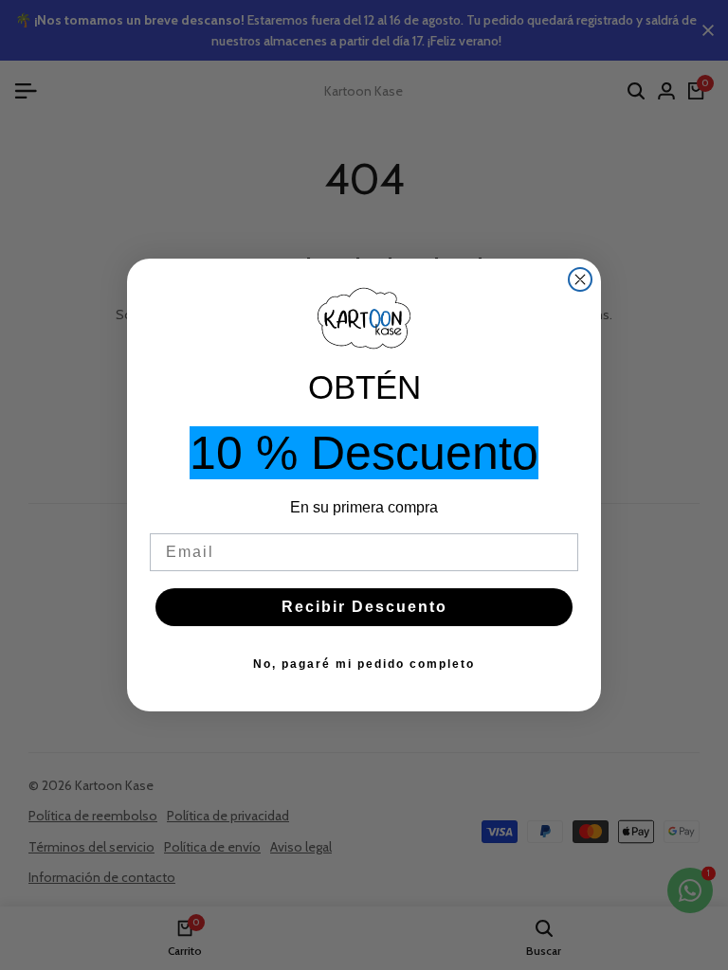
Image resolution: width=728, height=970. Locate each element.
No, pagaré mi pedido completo (364, 664)
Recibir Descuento (364, 607)
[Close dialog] (580, 279)
